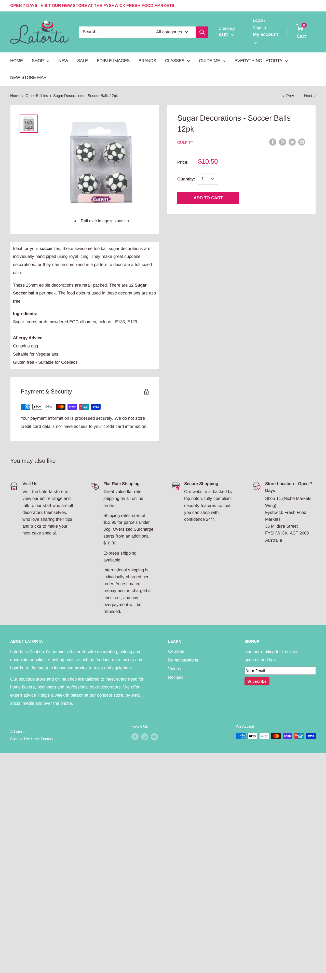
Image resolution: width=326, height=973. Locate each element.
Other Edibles (36, 95)
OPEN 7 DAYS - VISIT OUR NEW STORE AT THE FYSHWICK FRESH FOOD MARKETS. (92, 5)
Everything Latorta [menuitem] (258, 60)
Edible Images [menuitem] (113, 60)
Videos (174, 668)
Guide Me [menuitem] (209, 60)
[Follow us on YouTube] (154, 736)
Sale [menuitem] (82, 60)
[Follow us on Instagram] (144, 736)
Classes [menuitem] (174, 60)
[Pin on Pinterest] (282, 142)
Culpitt (185, 142)
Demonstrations (183, 660)
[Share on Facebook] (272, 142)
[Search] (202, 31)
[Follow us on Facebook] (135, 736)
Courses (176, 651)
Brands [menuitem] (147, 60)
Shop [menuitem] (38, 60)
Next (308, 95)
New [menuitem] (63, 60)
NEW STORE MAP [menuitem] (28, 77)
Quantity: (186, 178)
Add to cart (208, 197)
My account (265, 34)
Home (15, 95)
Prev (290, 95)
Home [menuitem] (16, 60)
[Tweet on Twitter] (292, 142)
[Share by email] (301, 142)
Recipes (176, 677)
